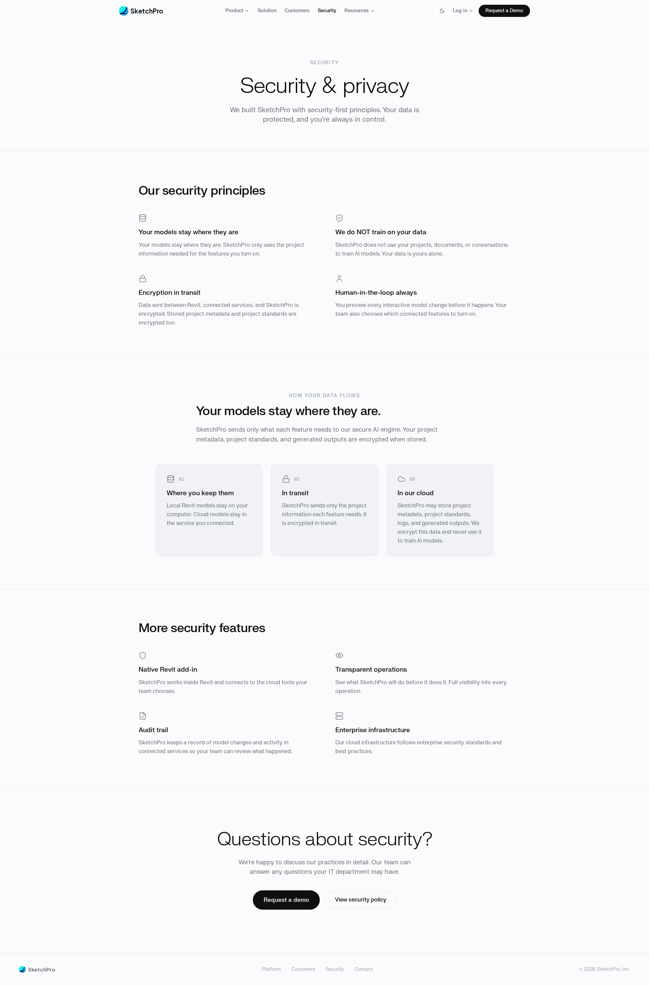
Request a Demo (504, 11)
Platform (271, 969)
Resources (356, 11)
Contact (363, 969)
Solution (267, 11)
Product (234, 11)
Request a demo (286, 900)
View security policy (360, 899)
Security (327, 11)
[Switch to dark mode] (442, 10)
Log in (460, 11)
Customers (297, 11)
